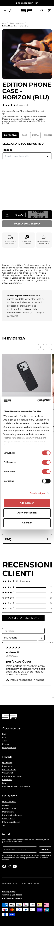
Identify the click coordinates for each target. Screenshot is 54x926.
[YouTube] (15, 866)
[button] (27, 587)
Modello (7, 149)
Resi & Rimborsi (9, 769)
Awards (5, 805)
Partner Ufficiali (9, 808)
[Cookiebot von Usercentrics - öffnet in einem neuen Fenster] (38, 401)
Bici (4, 734)
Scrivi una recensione (23, 617)
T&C (4, 825)
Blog (4, 783)
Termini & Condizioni (12, 895)
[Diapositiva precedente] (41, 347)
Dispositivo (10, 135)
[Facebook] (4, 866)
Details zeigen (37, 493)
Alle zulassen (27, 503)
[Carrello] (49, 11)
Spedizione (7, 763)
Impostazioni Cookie (12, 898)
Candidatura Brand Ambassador (16, 786)
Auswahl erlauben (27, 512)
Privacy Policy (8, 818)
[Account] (11, 11)
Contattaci (7, 780)
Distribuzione (8, 812)
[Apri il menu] (5, 11)
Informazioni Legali (11, 822)
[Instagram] (9, 866)
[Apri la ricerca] (42, 11)
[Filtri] (41, 637)
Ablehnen (27, 522)
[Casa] (26, 10)
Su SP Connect (9, 802)
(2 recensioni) (22, 105)
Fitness (5, 744)
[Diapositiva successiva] (49, 347)
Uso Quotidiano (9, 748)
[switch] (46, 462)
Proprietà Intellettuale (12, 815)
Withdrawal (7, 773)
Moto (4, 737)
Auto (4, 741)
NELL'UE (27, 3)
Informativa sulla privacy (40, 855)
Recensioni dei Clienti (11, 776)
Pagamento (7, 766)
